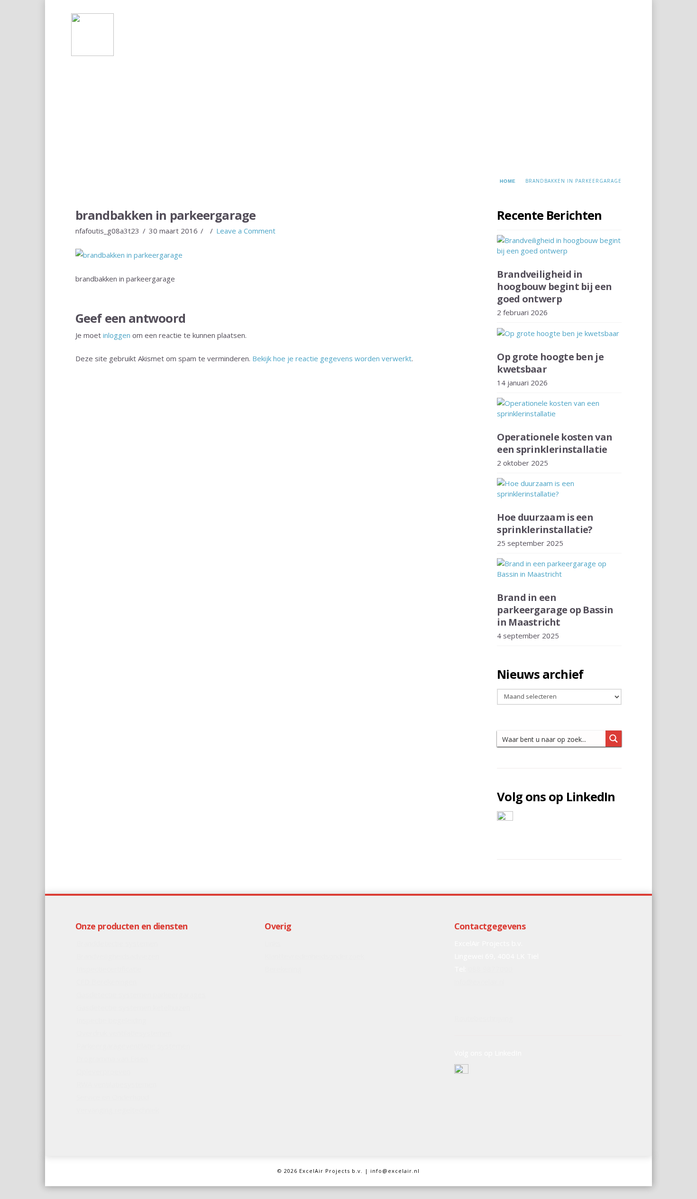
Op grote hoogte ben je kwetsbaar (550, 362)
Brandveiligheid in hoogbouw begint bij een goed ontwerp (554, 286)
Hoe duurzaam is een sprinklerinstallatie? (545, 523)
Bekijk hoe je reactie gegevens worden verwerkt (332, 358)
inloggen (116, 335)
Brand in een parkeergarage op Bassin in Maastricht (555, 609)
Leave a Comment (245, 230)
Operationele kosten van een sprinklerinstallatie (554, 443)
